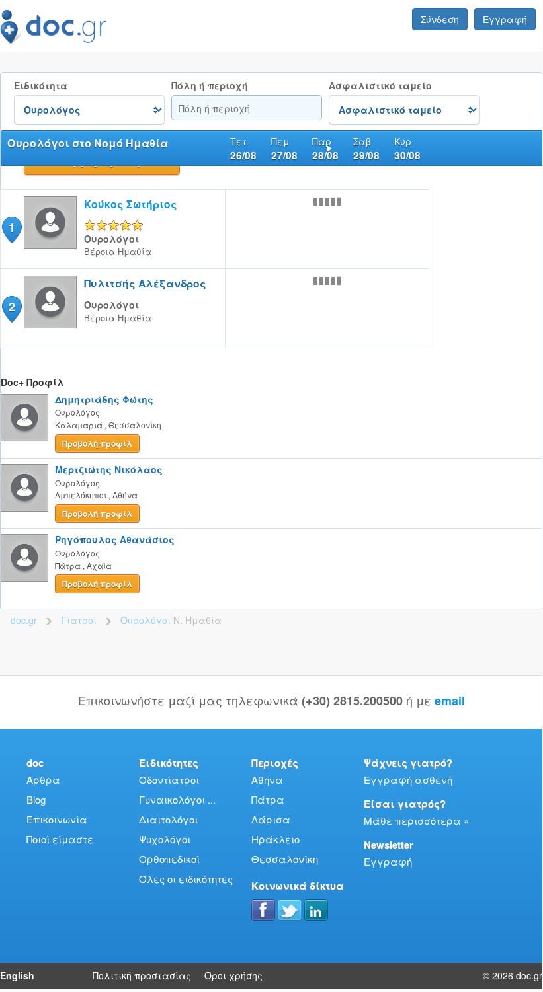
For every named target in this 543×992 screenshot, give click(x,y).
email (450, 700)
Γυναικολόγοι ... (177, 799)
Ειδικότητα (40, 85)
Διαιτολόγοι (168, 819)
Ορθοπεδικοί (169, 859)
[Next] (329, 148)
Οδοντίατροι (169, 779)
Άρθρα (43, 779)
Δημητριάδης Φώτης (104, 399)
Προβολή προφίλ (97, 443)
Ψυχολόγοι (164, 839)
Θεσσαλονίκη (284, 859)
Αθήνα (267, 779)
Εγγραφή (505, 19)
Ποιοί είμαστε (59, 839)
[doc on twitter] (290, 910)
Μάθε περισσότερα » (416, 820)
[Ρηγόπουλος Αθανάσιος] (24, 558)
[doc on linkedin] (316, 910)
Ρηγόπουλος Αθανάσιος (115, 539)
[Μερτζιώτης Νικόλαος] (24, 488)
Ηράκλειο (275, 839)
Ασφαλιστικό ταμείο (380, 85)
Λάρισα (270, 819)
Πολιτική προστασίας (142, 975)
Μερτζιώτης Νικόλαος (109, 469)
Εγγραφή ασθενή (408, 779)
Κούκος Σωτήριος (130, 203)
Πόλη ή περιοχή (209, 85)
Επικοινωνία (56, 819)
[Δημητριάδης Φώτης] (24, 417)
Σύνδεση (440, 19)
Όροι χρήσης (233, 975)
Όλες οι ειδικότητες (186, 879)
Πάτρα (267, 799)
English (17, 975)
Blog (36, 799)
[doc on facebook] (263, 910)
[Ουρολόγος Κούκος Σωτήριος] (50, 244)
